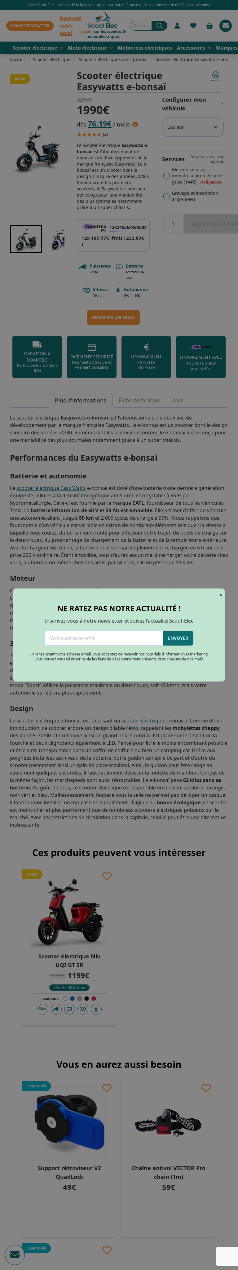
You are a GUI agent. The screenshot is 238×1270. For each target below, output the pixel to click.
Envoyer (178, 638)
